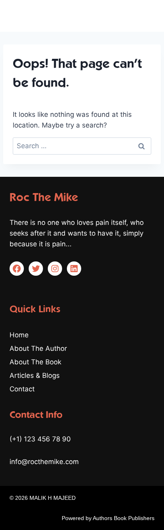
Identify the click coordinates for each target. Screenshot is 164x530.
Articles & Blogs (35, 375)
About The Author (38, 348)
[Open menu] (147, 16)
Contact (22, 389)
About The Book (35, 362)
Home (19, 335)
